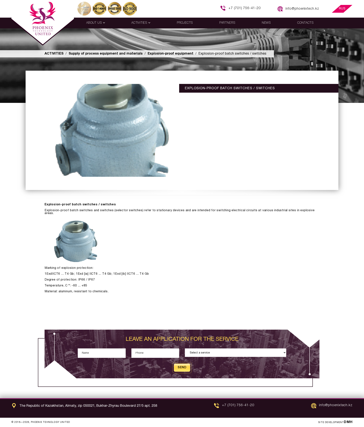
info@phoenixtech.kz (302, 8)
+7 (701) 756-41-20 (244, 8)
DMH (348, 422)
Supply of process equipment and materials (106, 53)
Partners (227, 23)
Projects (185, 23)
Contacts (305, 23)
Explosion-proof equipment (170, 53)
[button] (96, 23)
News (266, 23)
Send (182, 367)
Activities (54, 53)
